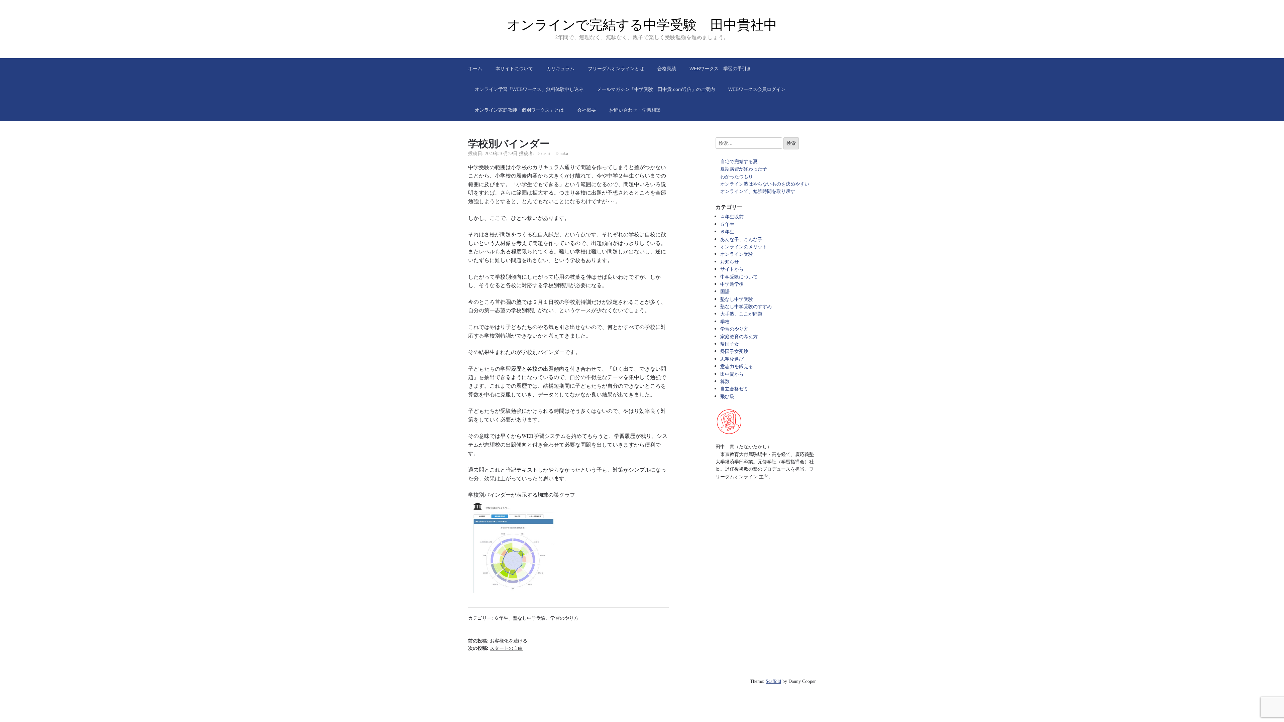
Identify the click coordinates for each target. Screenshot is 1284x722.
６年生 (501, 618)
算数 (725, 381)
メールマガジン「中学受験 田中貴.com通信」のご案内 (656, 89)
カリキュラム (560, 68)
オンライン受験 (736, 254)
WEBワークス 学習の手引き (720, 68)
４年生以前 (732, 216)
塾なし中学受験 (529, 618)
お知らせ (729, 261)
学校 (725, 321)
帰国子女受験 (734, 351)
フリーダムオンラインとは (616, 68)
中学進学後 (732, 284)
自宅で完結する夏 (739, 161)
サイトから (732, 269)
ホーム (475, 68)
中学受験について (739, 276)
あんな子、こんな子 (741, 239)
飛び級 (727, 396)
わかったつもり (736, 176)
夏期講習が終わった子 (743, 168)
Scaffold (773, 681)
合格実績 (666, 68)
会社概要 (586, 110)
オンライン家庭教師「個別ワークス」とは (519, 110)
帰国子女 (729, 344)
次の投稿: (495, 648)
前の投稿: (497, 640)
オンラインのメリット (743, 246)
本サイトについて (514, 68)
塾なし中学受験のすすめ (746, 306)
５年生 (727, 224)
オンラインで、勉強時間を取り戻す (757, 191)
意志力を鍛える (736, 366)
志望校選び (732, 359)
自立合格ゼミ (734, 388)
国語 (725, 291)
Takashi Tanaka (552, 153)
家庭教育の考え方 (739, 336)
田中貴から (732, 374)
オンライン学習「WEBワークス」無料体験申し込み (529, 89)
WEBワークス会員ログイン (756, 89)
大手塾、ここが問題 (741, 314)
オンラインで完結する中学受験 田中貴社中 (642, 24)
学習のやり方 (564, 618)
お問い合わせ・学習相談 (635, 110)
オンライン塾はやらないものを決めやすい (767, 183)
